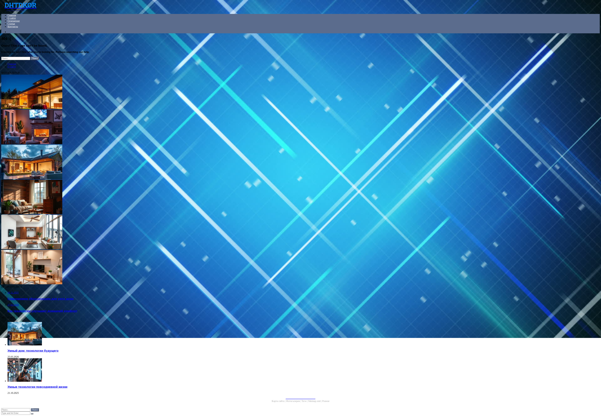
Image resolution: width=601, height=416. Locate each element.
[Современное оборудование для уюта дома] (95, 267)
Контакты (13, 26)
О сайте (12, 18)
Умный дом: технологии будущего (33, 350)
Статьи (11, 23)
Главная (12, 15)
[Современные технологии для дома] (95, 232)
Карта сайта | (279, 401)
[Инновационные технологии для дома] (95, 92)
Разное (325, 401)
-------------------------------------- (300, 398)
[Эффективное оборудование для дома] (95, 197)
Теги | (304, 401)
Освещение (14, 21)
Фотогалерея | (293, 401)
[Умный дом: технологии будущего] (95, 162)
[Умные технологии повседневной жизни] (98, 370)
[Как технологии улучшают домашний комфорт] (95, 127)
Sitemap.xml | (315, 401)
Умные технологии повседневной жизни (37, 386)
